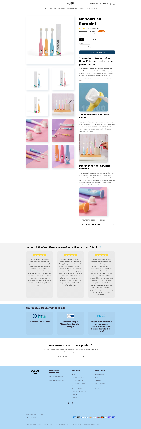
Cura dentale (98, 380)
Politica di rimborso (77, 380)
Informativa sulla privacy (60, 424)
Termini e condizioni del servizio (74, 424)
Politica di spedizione (78, 377)
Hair (96, 377)
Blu (81, 40)
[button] (27, 4)
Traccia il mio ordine (101, 389)
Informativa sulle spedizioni (89, 424)
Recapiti (99, 424)
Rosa (88, 40)
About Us (74, 394)
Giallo (95, 40)
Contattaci (74, 397)
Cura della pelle (99, 374)
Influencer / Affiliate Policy (79, 392)
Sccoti (31, 424)
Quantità (81, 43)
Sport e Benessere (100, 383)
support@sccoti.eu (58, 380)
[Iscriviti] (83, 356)
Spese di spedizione (84, 34)
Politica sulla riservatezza (78, 383)
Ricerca (74, 374)
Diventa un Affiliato (77, 389)
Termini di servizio (77, 386)
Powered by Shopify (37, 424)
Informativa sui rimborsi (48, 424)
